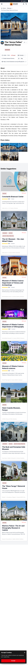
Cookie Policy (6, 656)
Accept (13, 660)
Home (4, 8)
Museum (9, 8)
